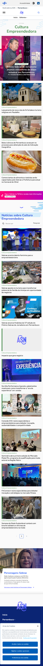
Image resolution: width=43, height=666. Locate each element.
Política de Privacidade (30, 638)
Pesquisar (36, 223)
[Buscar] (39, 13)
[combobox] (23, 8)
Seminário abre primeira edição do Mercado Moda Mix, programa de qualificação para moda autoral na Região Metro (21, 458)
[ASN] (21, 606)
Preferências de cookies (20, 658)
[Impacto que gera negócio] (21, 340)
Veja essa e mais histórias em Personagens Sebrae (18, 587)
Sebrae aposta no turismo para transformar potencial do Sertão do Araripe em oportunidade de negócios (21, 290)
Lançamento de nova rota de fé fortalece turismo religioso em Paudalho (21, 111)
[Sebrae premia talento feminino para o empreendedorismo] (21, 239)
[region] (20, 643)
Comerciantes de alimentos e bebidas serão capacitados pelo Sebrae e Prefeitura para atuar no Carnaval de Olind (21, 180)
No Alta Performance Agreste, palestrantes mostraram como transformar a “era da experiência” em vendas (19, 388)
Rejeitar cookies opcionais (20, 651)
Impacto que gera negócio (12, 355)
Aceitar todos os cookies (20, 644)
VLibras (38, 3)
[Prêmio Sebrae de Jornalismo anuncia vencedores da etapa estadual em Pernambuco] (21, 58)
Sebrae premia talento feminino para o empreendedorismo (17, 256)
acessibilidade (25, 3)
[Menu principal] (4, 12)
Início (16, 17)
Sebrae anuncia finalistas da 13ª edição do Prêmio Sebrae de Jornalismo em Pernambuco (20, 324)
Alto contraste (33, 3)
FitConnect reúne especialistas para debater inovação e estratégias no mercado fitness (20, 492)
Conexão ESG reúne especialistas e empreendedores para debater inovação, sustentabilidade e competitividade (18, 423)
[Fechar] (38, 626)
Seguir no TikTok (9, 196)
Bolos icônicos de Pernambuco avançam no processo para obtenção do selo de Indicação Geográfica (20, 145)
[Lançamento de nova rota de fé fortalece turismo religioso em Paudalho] (21, 94)
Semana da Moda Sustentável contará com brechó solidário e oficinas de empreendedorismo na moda (19, 525)
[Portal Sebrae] (5, 3)
